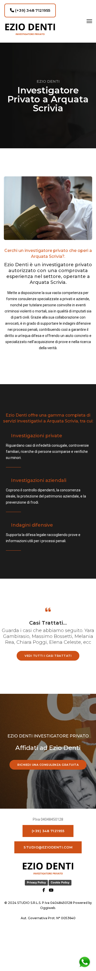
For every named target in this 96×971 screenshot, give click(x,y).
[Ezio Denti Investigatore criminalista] (30, 29)
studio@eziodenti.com (48, 847)
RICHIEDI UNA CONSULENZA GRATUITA (48, 765)
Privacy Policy (36, 882)
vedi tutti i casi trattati (48, 656)
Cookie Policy (60, 882)
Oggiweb (47, 908)
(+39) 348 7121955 (32, 10)
